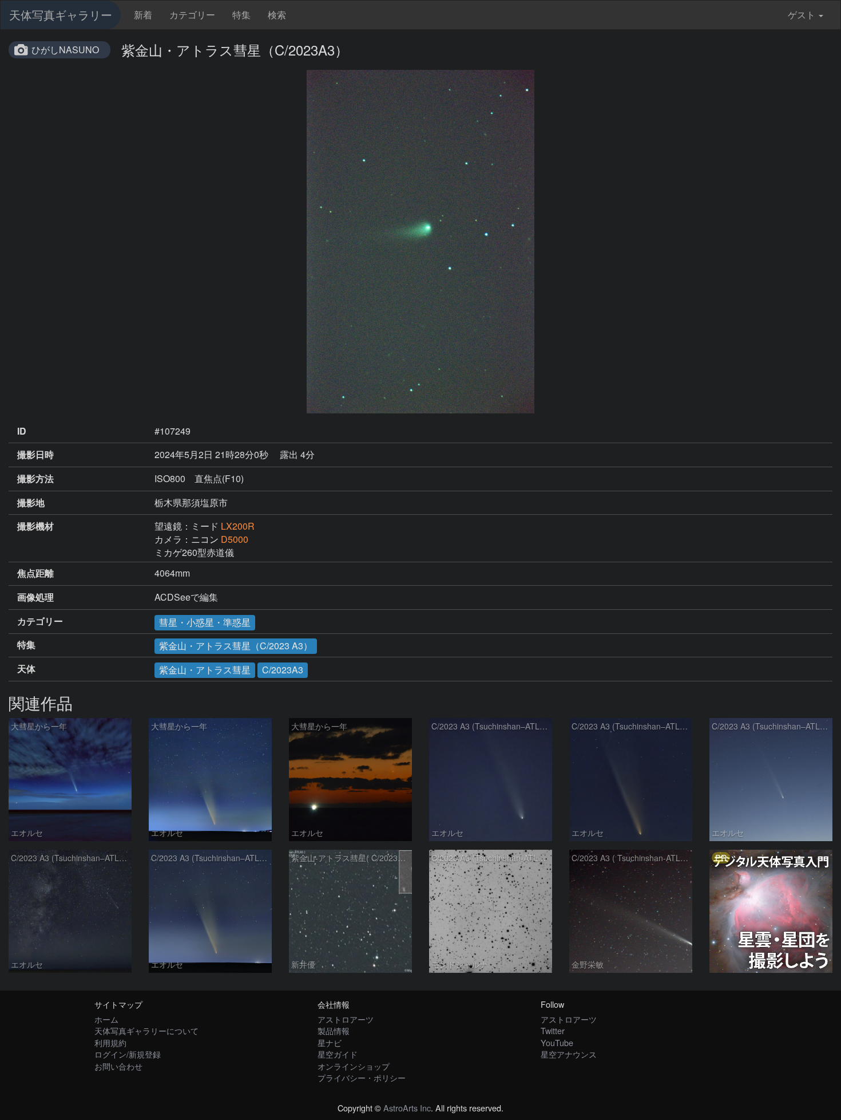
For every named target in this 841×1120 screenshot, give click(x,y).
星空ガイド (338, 1054)
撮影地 (31, 502)
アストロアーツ (346, 1019)
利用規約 (110, 1042)
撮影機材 (35, 526)
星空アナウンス (569, 1054)
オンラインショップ (354, 1066)
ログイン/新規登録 (127, 1054)
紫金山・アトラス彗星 (205, 669)
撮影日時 (35, 454)
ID (21, 431)
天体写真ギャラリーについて (146, 1030)
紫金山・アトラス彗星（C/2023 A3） (235, 645)
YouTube (557, 1042)
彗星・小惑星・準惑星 (205, 622)
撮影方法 (35, 478)
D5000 (234, 539)
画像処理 (35, 597)
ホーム (106, 1019)
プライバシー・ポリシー (362, 1077)
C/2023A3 (282, 669)
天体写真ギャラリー (60, 14)
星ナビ (330, 1042)
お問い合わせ (118, 1066)
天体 (26, 668)
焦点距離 (35, 573)
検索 (277, 14)
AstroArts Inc (407, 1108)
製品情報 (334, 1030)
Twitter (553, 1030)
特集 (241, 14)
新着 (143, 14)
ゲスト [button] (802, 14)
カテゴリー (192, 14)
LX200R (238, 526)
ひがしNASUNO (65, 49)
